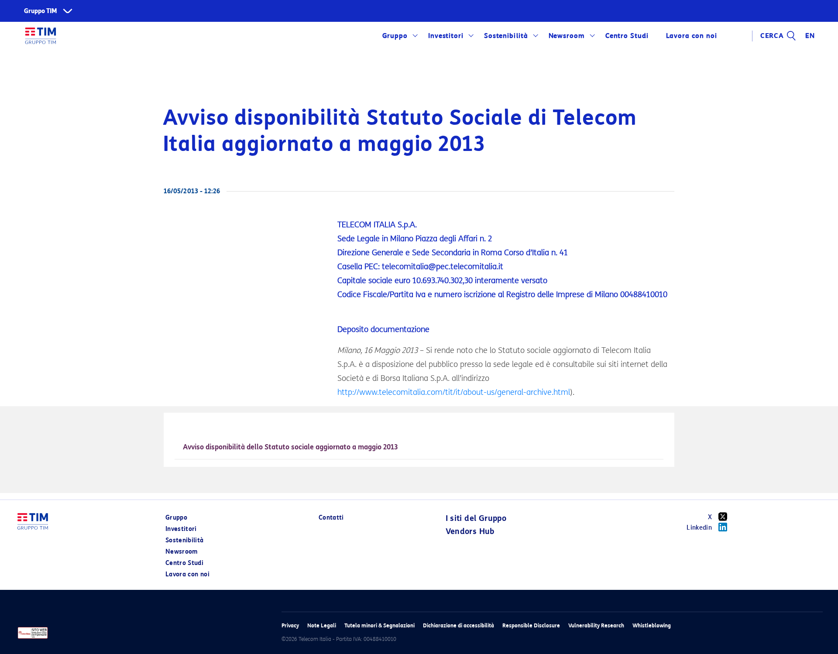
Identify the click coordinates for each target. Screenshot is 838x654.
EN (810, 36)
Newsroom (567, 36)
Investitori (446, 36)
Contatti (331, 517)
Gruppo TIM (40, 11)
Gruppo (395, 36)
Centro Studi (184, 563)
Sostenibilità (506, 36)
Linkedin (699, 527)
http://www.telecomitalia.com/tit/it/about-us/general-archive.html (453, 392)
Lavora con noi (187, 574)
